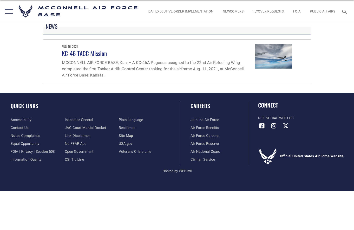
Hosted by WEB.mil (177, 171)
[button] (8, 11)
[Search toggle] (345, 11)
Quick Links (24, 106)
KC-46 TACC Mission (84, 53)
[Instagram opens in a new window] (273, 125)
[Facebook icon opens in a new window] (261, 125)
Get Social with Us (276, 118)
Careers (200, 106)
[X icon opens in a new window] (285, 125)
